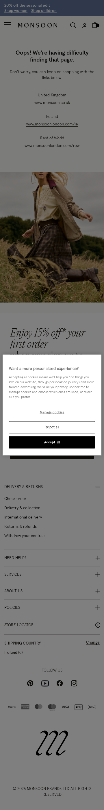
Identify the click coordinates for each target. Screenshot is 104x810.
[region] (52, 405)
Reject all (52, 427)
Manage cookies (52, 412)
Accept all (52, 442)
